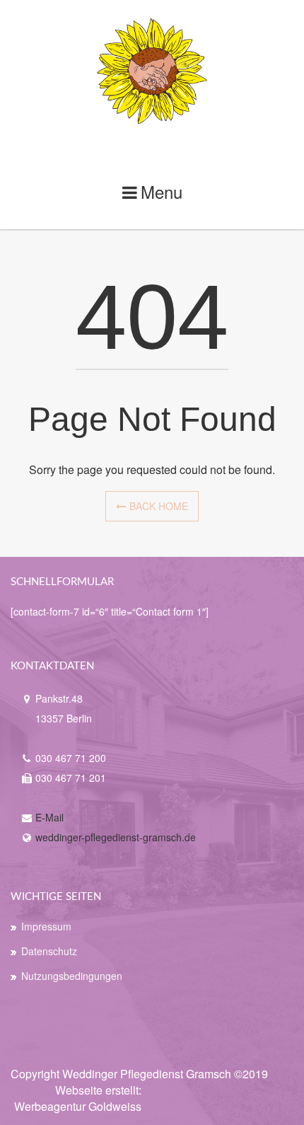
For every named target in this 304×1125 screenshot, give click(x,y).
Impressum (46, 926)
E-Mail (49, 817)
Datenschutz (49, 951)
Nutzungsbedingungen (71, 976)
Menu (161, 191)
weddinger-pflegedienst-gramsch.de (115, 837)
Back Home (158, 506)
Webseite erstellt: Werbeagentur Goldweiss (77, 1098)
